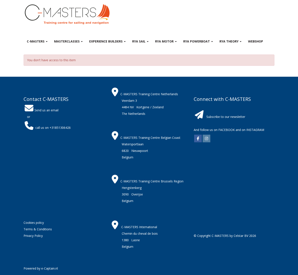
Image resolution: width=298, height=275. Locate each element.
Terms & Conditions (38, 229)
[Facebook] (198, 139)
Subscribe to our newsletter (225, 117)
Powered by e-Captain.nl (41, 268)
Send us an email (46, 110)
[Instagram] (206, 139)
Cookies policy (34, 223)
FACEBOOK (226, 130)
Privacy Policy (33, 236)
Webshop (255, 41)
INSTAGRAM (255, 130)
